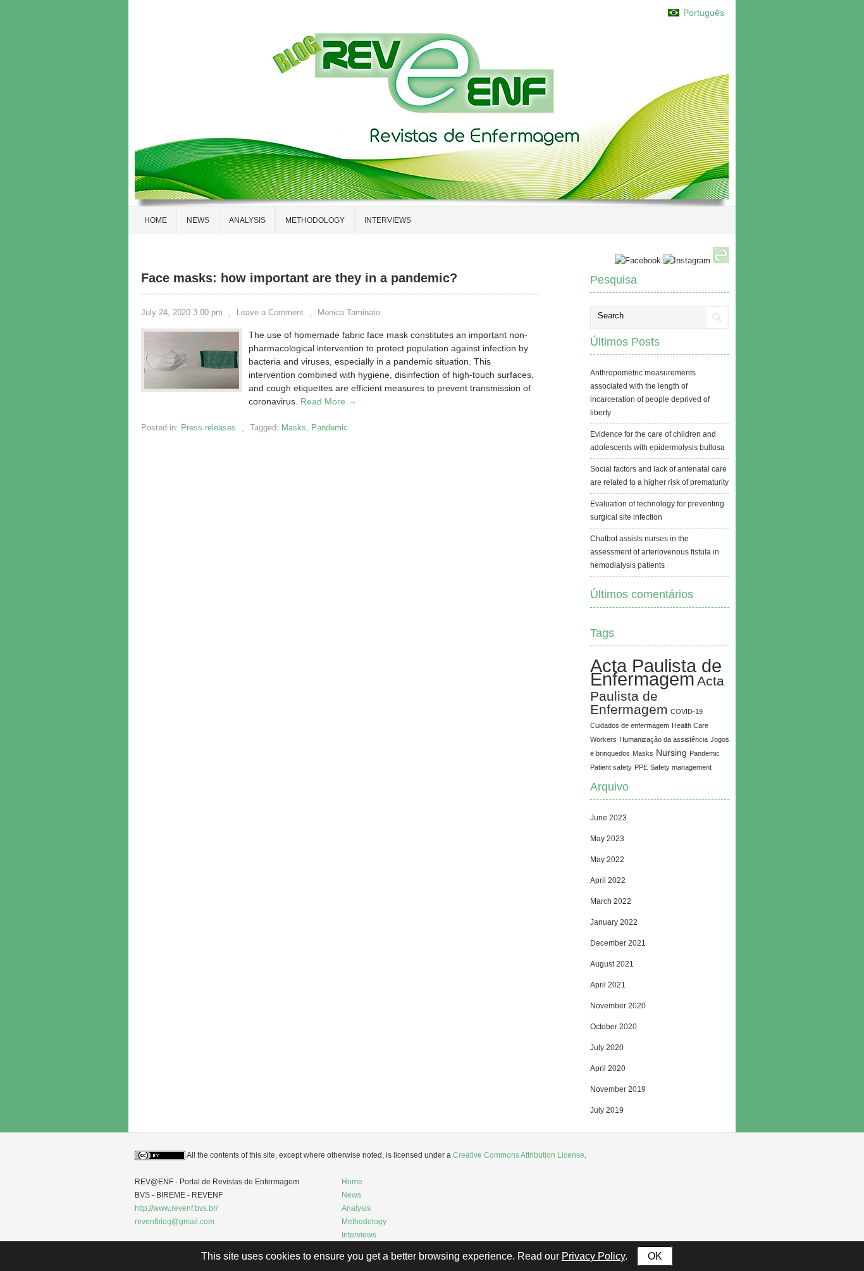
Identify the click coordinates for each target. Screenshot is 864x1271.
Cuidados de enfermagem (629, 725)
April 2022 (608, 880)
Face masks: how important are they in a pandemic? (299, 278)
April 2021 (608, 984)
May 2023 (607, 838)
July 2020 (607, 1047)
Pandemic (329, 427)
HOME (155, 220)
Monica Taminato (349, 312)
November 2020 (618, 1005)
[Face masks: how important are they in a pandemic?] (191, 385)
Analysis (247, 220)
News (198, 220)
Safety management (681, 767)
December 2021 (618, 943)
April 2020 (608, 1068)
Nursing (671, 753)
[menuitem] (696, 13)
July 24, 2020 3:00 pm (182, 312)
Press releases (208, 427)
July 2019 (607, 1110)
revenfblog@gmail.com (174, 1221)
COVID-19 (686, 711)
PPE (641, 767)
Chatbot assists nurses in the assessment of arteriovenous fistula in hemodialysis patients (654, 552)
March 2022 (610, 901)
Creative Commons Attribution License (518, 1155)
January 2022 (614, 922)
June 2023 (608, 817)
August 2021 (612, 964)
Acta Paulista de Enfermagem (656, 672)
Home (352, 1181)
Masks (293, 427)
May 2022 (607, 859)
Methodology (315, 220)
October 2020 (613, 1026)
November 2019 (618, 1089)
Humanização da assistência (663, 739)
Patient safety (611, 767)
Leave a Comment (270, 312)
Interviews (387, 220)
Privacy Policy (593, 1256)
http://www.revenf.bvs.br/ (176, 1208)
